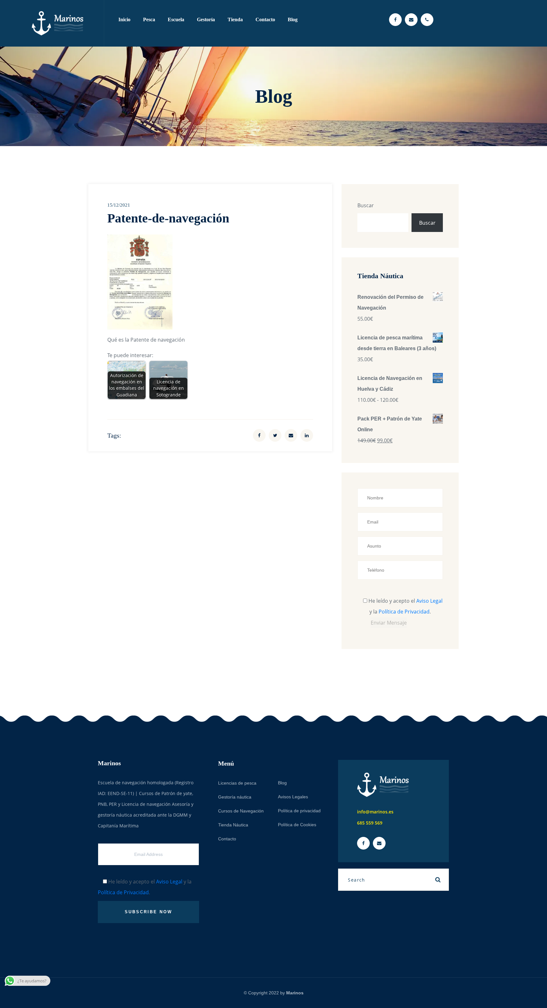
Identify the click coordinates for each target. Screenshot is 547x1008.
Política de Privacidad (404, 611)
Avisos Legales (293, 796)
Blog (293, 19)
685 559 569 (369, 823)
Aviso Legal (429, 600)
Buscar (365, 205)
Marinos (295, 992)
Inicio (124, 19)
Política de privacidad (299, 810)
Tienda (235, 19)
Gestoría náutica (234, 796)
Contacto (265, 19)
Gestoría (206, 19)
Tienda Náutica (233, 824)
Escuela (176, 19)
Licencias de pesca (237, 782)
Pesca (149, 19)
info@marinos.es (375, 812)
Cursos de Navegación (241, 810)
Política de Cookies (297, 824)
